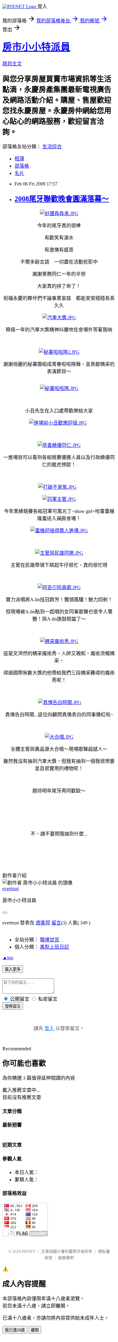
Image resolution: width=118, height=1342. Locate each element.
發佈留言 (13, 1006)
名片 (19, 173)
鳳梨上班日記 (54, 947)
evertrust (10, 888)
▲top (7, 957)
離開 (35, 1330)
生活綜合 (52, 146)
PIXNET (28, 1251)
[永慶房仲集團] (59, 213)
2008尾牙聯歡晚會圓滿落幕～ (62, 199)
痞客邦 (43, 922)
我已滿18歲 (15, 1330)
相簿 (19, 158)
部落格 (22, 166)
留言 (56, 922)
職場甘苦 (49, 939)
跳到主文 (12, 63)
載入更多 (13, 969)
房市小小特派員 (36, 46)
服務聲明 (66, 1257)
